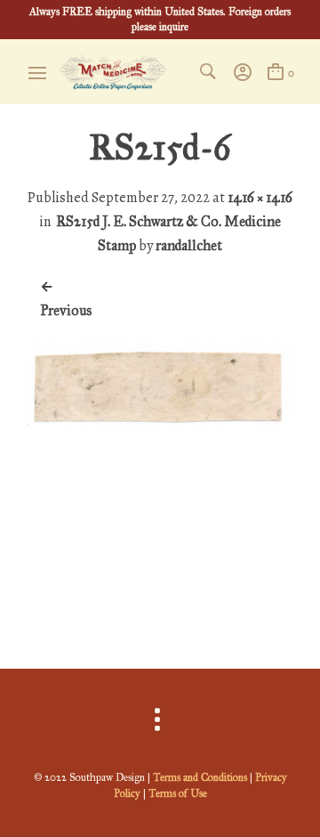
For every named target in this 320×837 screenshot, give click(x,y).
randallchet (189, 245)
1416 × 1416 (260, 197)
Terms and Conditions (200, 777)
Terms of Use (177, 793)
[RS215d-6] (160, 602)
